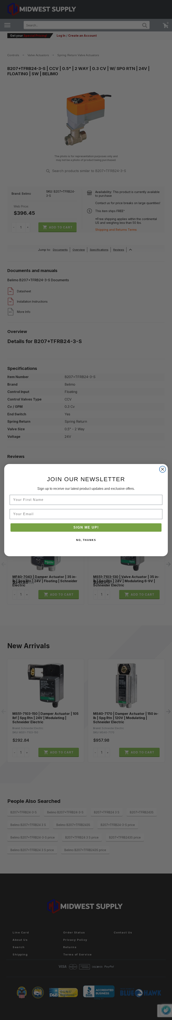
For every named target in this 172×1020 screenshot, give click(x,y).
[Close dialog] (162, 469)
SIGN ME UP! (86, 527)
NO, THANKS (86, 540)
